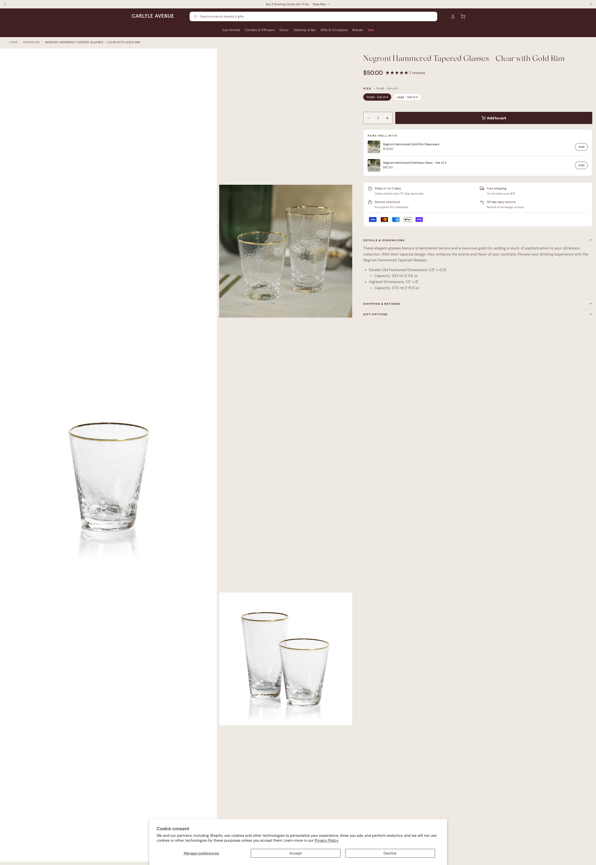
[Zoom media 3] (285, 659)
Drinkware (31, 42)
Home (13, 42)
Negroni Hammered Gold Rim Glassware (411, 144)
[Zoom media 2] (285, 251)
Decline (390, 853)
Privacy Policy (326, 840)
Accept (295, 853)
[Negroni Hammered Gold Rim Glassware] (374, 147)
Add (581, 147)
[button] (397, 72)
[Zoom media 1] (110, 457)
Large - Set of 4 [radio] (407, 97)
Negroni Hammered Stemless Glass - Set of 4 (414, 163)
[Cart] (463, 16)
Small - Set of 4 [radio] (377, 97)
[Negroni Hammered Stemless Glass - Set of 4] (374, 165)
